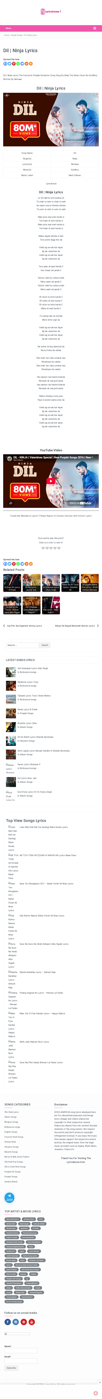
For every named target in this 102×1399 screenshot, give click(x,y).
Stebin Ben (20, 1293)
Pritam (33, 1274)
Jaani (22, 1251)
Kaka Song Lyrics (30, 1256)
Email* (8, 1356)
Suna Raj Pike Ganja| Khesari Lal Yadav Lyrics (41, 1062)
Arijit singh (24, 1224)
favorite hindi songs (15, 1242)
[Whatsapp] (18, 64)
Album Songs (11, 1117)
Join (9, 1200)
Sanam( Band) (11, 1181)
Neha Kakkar (12, 1270)
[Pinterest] (14, 64)
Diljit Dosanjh (12, 1237)
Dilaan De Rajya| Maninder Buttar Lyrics (75, 626)
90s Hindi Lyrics (12, 1112)
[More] (31, 64)
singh (38, 1288)
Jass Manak (34, 1251)
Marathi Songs (11, 1152)
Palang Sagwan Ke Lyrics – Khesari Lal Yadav (41, 993)
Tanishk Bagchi (36, 1293)
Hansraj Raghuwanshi (15, 1247)
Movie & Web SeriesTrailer (26, 1265)
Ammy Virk (11, 1224)
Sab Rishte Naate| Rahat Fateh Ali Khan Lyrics (42, 915)
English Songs (11, 1132)
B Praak (36, 1228)
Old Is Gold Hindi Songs (15, 1167)
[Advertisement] (51, 528)
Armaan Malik (39, 1224)
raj (27, 1279)
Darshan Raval (12, 1233)
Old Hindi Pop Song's (30, 1270)
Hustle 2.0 (10, 1251)
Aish (40, 1219)
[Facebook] (5, 64)
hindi (31, 1247)
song (9, 1293)
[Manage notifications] (96, 1393)
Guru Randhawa (34, 1242)
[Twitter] (9, 64)
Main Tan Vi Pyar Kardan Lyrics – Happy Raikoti (42, 1013)
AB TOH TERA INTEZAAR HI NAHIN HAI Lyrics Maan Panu (48, 855)
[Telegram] (22, 64)
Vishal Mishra (27, 1297)
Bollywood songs (12, 1127)
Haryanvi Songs (12, 1147)
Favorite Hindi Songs (14, 1137)
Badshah (24, 1228)
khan (22, 1260)
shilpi (9, 1288)
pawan (23, 1274)
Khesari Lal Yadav (36, 1260)
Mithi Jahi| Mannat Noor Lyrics (34, 1042)
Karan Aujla (11, 1260)
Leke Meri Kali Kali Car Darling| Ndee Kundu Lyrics (44, 827)
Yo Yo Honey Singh (14, 1302)
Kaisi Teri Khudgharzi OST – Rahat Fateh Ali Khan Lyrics (46, 883)
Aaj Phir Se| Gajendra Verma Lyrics (24, 626)
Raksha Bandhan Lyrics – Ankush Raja (38, 972)
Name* (8, 1346)
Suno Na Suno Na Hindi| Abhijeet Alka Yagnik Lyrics (44, 944)
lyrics (9, 1265)
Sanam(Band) (31, 1283)
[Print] (26, 64)
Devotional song (29, 1233)
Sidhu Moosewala (23, 1288)
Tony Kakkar (12, 1297)
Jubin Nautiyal (12, 1256)
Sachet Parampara (14, 1283)
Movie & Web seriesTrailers (17, 1157)
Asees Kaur (11, 1228)
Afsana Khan (29, 1219)
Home (6, 35)
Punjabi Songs (17, 35)
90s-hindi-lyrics (13, 1219)
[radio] (43, 549)
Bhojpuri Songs (11, 1122)
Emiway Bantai (28, 1237)
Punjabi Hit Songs (13, 1172)
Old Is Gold (11, 1274)
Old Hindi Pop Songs (14, 1162)
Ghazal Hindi (10, 1142)
